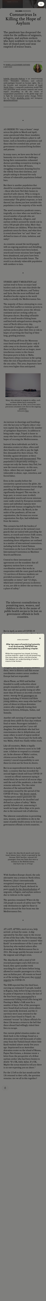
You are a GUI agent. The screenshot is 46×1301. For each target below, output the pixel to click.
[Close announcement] (40, 638)
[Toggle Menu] (41, 4)
